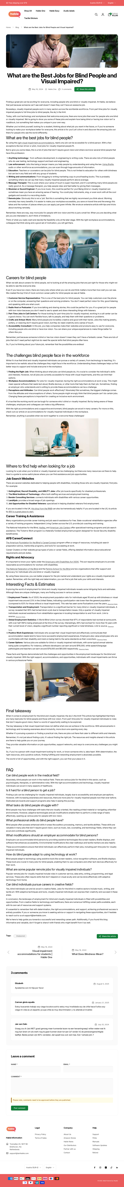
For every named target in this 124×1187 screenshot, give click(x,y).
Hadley (42, 527)
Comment (16, 1077)
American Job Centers (60, 527)
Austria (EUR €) (96, 3)
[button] (96, 14)
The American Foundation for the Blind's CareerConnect (31, 542)
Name (14, 1064)
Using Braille (108, 164)
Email (66, 1064)
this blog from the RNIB (41, 508)
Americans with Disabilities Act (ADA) (62, 562)
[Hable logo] (11, 1131)
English (110, 3)
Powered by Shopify (112, 1180)
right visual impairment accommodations (35, 143)
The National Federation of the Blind (22, 569)
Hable (104, 1180)
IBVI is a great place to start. (21, 511)
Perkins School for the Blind (58, 569)
